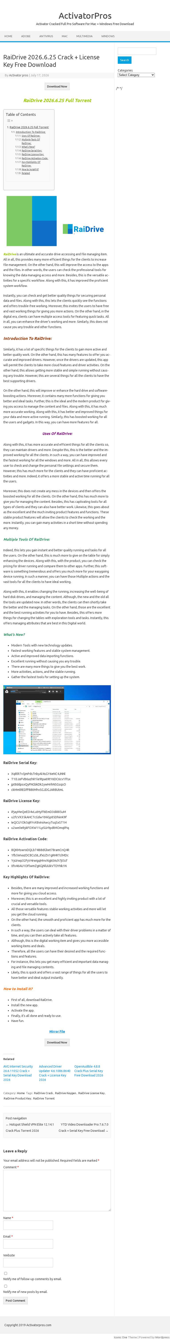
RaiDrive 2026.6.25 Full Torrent (29, 127)
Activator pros (18, 75)
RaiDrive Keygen (65, 1093)
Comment (11, 1167)
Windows (107, 36)
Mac (65, 36)
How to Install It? (30, 169)
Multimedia (84, 36)
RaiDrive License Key (91, 1093)
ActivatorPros (85, 15)
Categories (125, 70)
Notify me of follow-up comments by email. (32, 1279)
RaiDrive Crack (43, 1093)
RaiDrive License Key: (33, 154)
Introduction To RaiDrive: (31, 131)
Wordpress (162, 1337)
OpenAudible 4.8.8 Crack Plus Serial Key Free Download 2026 (88, 1071)
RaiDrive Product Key (17, 1098)
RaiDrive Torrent (44, 1098)
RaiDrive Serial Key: (32, 150)
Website (9, 1255)
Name (8, 1218)
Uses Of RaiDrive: (31, 135)
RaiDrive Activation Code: (35, 158)
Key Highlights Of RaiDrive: (31, 164)
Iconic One (120, 1337)
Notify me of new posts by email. (25, 1292)
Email (8, 1236)
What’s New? (28, 146)
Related (26, 173)
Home (8, 36)
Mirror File (57, 1031)
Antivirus (46, 36)
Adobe (26, 36)
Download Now (57, 86)
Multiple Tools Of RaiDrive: (31, 141)
